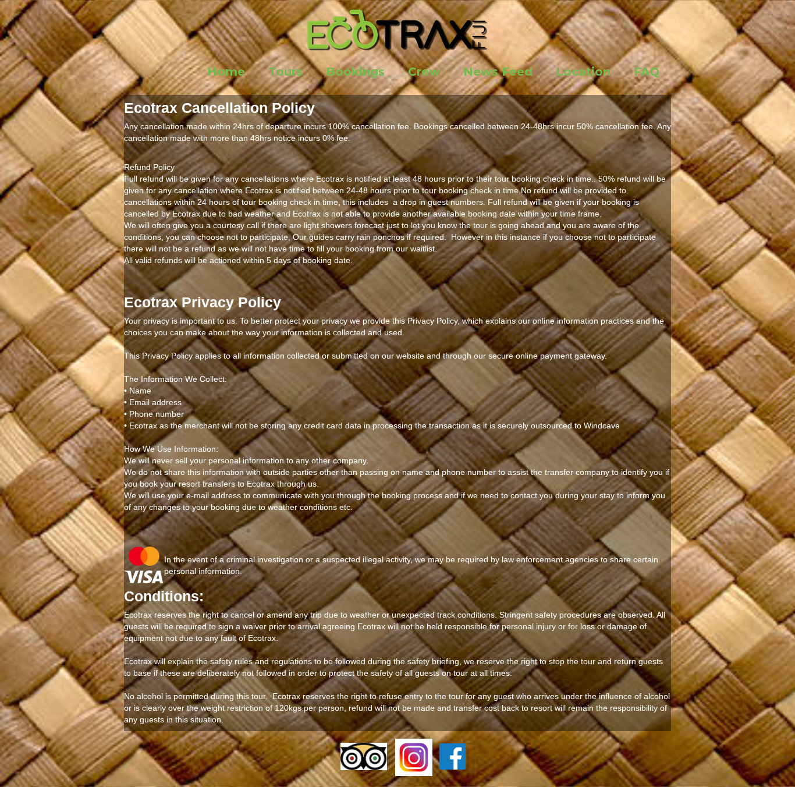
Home (226, 72)
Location (583, 72)
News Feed (498, 72)
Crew (424, 72)
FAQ (646, 72)
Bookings (355, 72)
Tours (285, 72)
